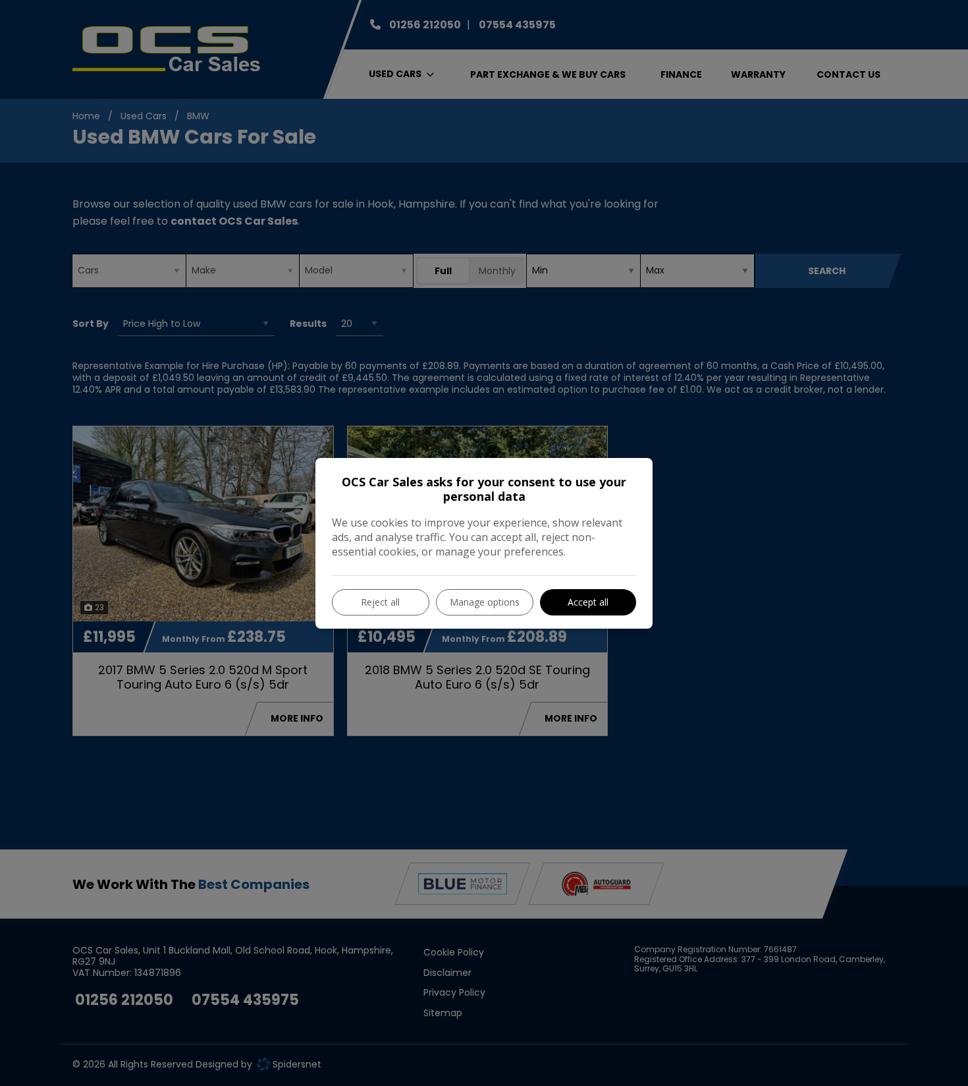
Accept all (588, 602)
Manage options (485, 602)
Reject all (380, 602)
